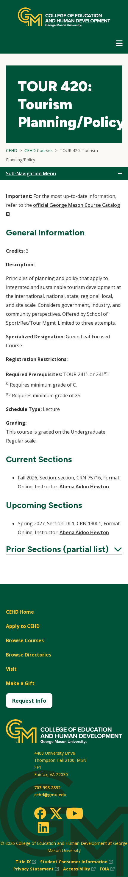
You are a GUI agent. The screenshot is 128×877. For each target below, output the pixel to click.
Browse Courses (25, 640)
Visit (11, 669)
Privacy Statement (36, 869)
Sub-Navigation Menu (31, 173)
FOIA (107, 869)
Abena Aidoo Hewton (84, 486)
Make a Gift (20, 683)
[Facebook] (40, 813)
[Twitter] (56, 813)
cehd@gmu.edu (50, 795)
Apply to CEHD (23, 626)
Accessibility (79, 869)
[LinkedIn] (43, 827)
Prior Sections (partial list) (64, 549)
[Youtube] (74, 814)
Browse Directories (28, 654)
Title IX (25, 862)
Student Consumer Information (76, 862)
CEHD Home (20, 612)
